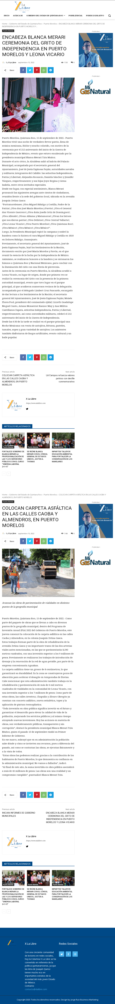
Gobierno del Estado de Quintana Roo (25, 23)
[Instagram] (75, 954)
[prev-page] (4, 474)
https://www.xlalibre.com (35, 403)
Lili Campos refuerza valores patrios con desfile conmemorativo (60, 378)
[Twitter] (30, 70)
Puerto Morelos (50, 23)
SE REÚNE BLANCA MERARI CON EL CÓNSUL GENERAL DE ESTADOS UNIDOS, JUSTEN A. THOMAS (37, 457)
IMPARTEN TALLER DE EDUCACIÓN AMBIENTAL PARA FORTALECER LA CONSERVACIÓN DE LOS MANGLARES (62, 457)
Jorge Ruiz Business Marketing (84, 999)
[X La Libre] (4, 62)
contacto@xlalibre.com (36, 989)
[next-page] (9, 474)
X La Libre (12, 62)
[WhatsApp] (44, 70)
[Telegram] (51, 70)
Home (4, 23)
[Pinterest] (37, 70)
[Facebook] (23, 70)
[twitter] (27, 408)
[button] (109, 15)
